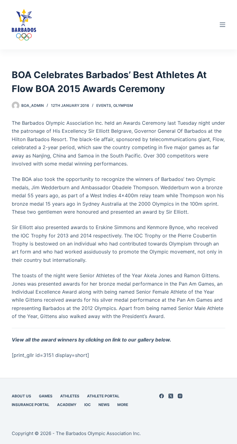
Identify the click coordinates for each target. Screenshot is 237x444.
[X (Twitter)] (170, 396)
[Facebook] (161, 396)
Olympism (123, 105)
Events (103, 105)
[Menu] (222, 24)
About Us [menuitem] (21, 396)
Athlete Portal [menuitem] (103, 396)
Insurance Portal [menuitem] (30, 404)
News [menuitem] (104, 404)
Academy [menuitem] (67, 404)
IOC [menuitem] (87, 404)
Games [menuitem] (45, 396)
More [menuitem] (122, 404)
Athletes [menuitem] (69, 396)
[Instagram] (180, 396)
